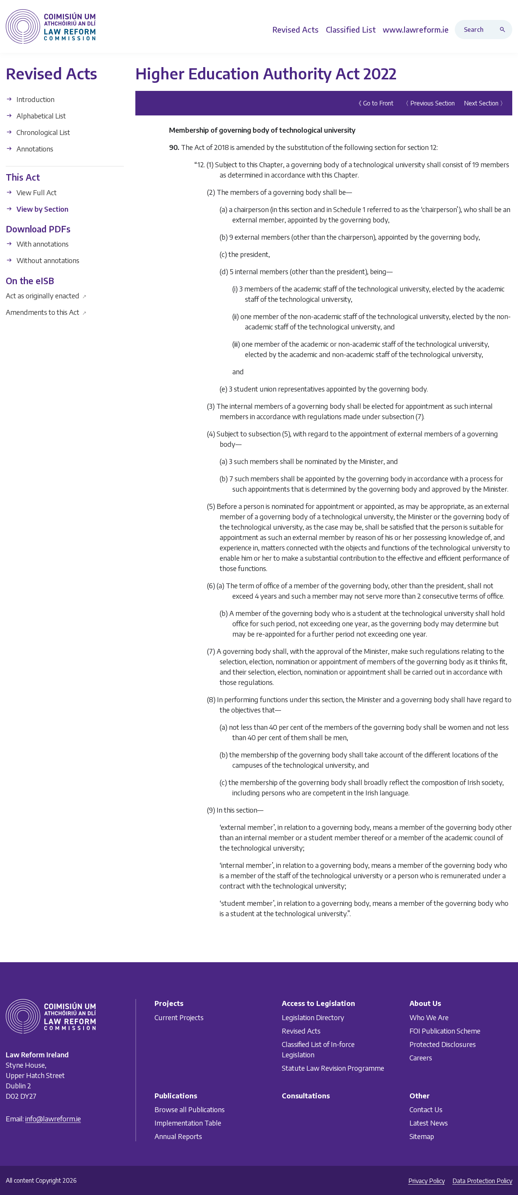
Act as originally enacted (46, 295)
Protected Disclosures (442, 1044)
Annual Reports (178, 1136)
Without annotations (47, 260)
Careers (420, 1057)
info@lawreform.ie (53, 1118)
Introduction (34, 99)
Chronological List (42, 132)
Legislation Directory (313, 1017)
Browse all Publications (190, 1109)
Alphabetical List (40, 115)
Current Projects (179, 1017)
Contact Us (425, 1109)
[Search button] (504, 29)
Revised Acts (301, 1030)
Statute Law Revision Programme (333, 1067)
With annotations (42, 243)
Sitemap (421, 1136)
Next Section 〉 (485, 103)
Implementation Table (188, 1122)
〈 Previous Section (429, 103)
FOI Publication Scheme (444, 1030)
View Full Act (36, 192)
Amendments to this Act (46, 312)
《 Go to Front (374, 103)
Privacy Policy (426, 1181)
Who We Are (429, 1017)
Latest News (428, 1122)
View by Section (41, 208)
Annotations (34, 148)
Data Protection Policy (482, 1181)
